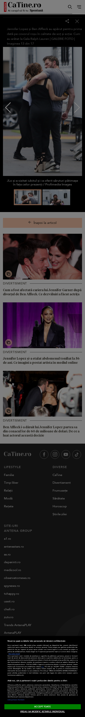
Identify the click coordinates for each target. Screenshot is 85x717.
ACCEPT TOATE (42, 706)
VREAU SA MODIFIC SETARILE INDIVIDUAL (42, 711)
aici (43, 667)
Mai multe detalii (14, 654)
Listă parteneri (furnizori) (16, 700)
